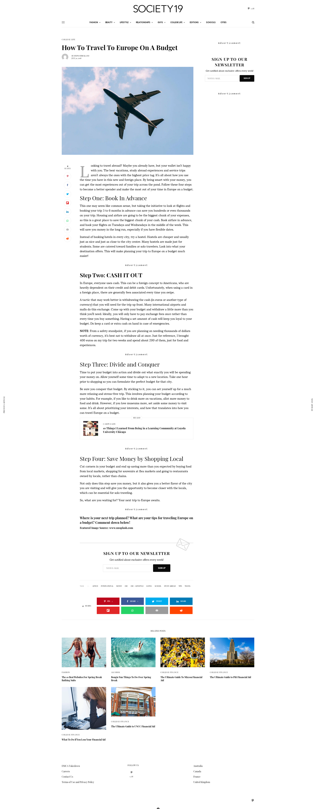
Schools (211, 22)
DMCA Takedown (71, 766)
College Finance (169, 672)
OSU (126, 586)
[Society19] (158, 9)
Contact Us (67, 776)
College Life (68, 39)
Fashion (66, 672)
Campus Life (109, 424)
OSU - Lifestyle (137, 586)
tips (180, 586)
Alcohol (115, 672)
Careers (66, 771)
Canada (197, 771)
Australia (198, 766)
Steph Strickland (81, 56)
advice (95, 586)
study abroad (170, 586)
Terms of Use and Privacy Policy (78, 782)
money (119, 586)
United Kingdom (201, 782)
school (158, 586)
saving (149, 586)
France (196, 776)
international (107, 586)
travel (188, 586)
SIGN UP (161, 568)
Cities (223, 22)
